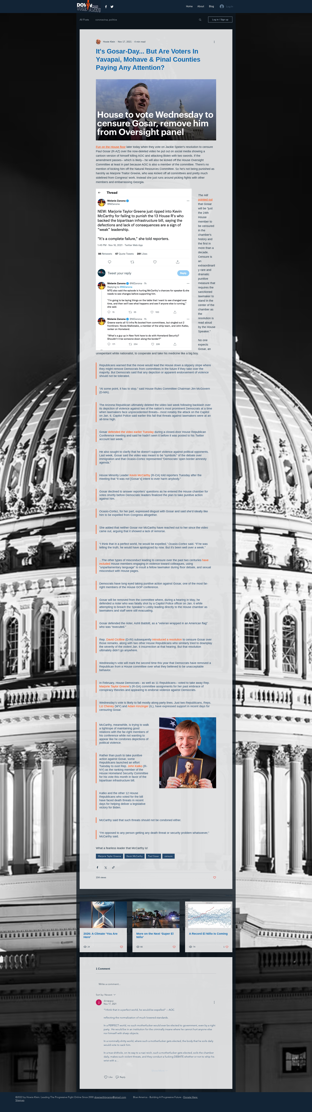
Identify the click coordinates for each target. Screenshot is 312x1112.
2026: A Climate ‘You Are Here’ (100, 935)
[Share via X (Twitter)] (105, 867)
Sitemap (19, 1100)
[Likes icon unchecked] (106, 1077)
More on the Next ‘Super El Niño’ (155, 935)
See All (228, 895)
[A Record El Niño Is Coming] (208, 914)
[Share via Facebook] (97, 867)
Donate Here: (190, 1097)
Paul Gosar (153, 856)
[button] (200, 19)
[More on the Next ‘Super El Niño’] (156, 914)
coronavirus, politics (106, 19)
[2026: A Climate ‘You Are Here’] (103, 914)
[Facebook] (106, 7)
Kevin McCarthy (135, 856)
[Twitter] (112, 7)
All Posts (84, 19)
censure (168, 856)
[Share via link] (113, 867)
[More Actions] (214, 1002)
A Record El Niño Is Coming (208, 933)
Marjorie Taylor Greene (109, 856)
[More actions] (214, 42)
